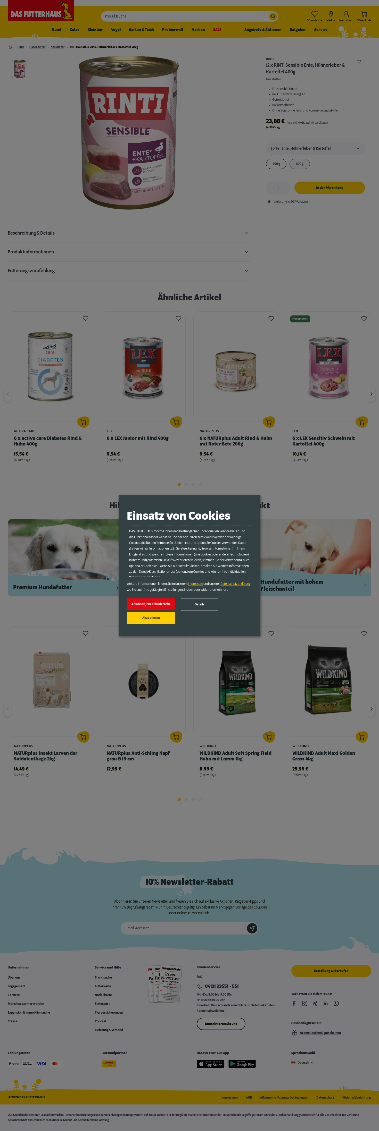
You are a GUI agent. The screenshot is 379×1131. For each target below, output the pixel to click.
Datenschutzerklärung (235, 584)
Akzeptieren (151, 618)
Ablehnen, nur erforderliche (151, 604)
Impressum (195, 584)
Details (199, 604)
